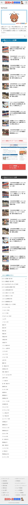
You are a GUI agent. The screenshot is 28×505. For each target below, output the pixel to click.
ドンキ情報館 (19, 490)
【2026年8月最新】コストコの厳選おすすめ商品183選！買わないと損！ (18, 48)
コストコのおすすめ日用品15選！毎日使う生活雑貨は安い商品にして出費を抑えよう (17, 104)
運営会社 (5, 488)
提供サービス (6, 492)
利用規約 (18, 481)
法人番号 (5, 490)
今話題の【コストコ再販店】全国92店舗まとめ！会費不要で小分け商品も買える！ (18, 122)
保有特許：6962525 (21, 495)
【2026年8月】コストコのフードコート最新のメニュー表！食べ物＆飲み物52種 (18, 58)
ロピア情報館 (19, 488)
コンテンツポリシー (21, 483)
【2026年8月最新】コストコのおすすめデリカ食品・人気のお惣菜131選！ (18, 67)
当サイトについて (20, 478)
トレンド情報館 (19, 492)
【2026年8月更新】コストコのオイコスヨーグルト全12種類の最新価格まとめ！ (18, 131)
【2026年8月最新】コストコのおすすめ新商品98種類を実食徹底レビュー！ (18, 113)
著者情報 (5, 481)
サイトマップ (6, 478)
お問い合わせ (6, 495)
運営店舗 (5, 485)
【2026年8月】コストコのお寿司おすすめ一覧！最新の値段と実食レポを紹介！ (18, 85)
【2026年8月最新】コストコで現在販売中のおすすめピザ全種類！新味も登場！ (18, 94)
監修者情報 (5, 483)
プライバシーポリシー (21, 485)
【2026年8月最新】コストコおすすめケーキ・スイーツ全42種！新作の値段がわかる (18, 76)
